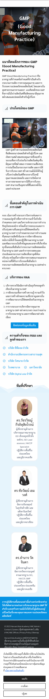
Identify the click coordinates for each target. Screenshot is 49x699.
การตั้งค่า (24, 686)
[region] (24, 673)
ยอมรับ (24, 678)
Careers (15, 629)
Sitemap (35, 632)
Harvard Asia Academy (20, 626)
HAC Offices (14, 632)
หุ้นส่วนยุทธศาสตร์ (26, 629)
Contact (7, 629)
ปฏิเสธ (24, 693)
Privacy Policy (25, 632)
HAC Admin (34, 626)
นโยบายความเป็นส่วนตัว (14, 670)
